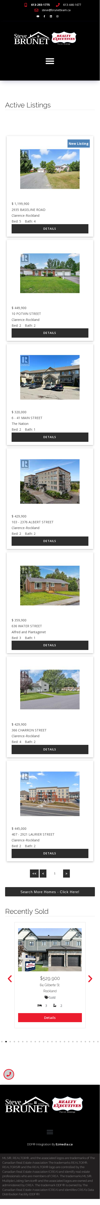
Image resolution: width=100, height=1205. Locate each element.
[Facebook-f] (44, 16)
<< (34, 873)
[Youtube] (38, 16)
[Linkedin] (51, 16)
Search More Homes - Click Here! (49, 892)
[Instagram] (57, 16)
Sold (52, 997)
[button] (50, 61)
